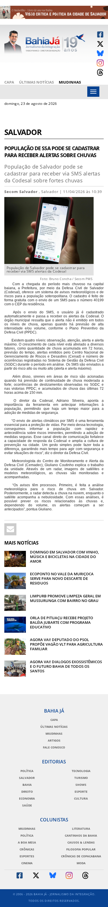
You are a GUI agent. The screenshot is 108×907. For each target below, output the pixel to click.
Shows (80, 785)
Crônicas (27, 849)
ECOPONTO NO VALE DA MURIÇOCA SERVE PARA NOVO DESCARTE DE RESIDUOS (62, 578)
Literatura (81, 829)
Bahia (27, 785)
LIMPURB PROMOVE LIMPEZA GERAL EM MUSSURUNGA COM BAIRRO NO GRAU (65, 598)
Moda (81, 863)
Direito (27, 792)
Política (26, 771)
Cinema (27, 863)
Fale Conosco (54, 747)
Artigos (54, 740)
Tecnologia (81, 771)
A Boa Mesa (27, 842)
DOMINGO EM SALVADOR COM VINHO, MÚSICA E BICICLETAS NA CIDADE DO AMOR (64, 557)
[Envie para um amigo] (10, 529)
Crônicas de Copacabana (81, 856)
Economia (27, 798)
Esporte (81, 792)
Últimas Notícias (36, 82)
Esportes (27, 856)
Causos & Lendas (81, 842)
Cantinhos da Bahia (81, 835)
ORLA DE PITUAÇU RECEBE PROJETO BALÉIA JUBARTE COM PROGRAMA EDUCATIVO (61, 622)
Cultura (81, 798)
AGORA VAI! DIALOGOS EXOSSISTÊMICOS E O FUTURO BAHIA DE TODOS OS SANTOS (66, 666)
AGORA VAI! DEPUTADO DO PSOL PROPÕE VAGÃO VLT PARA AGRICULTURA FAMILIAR (66, 644)
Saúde (27, 805)
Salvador (22, 132)
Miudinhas (70, 82)
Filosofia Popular (81, 849)
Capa (9, 82)
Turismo (81, 778)
